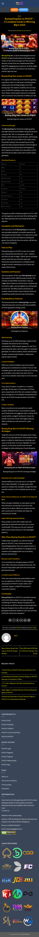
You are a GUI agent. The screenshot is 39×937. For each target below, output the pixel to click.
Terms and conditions (9, 781)
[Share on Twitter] (17, 620)
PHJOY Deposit (7, 757)
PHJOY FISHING (8, 725)
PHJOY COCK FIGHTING (11, 732)
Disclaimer (5, 788)
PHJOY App (6, 764)
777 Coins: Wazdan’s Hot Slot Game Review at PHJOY (18, 684)
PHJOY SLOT (6, 720)
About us (5, 776)
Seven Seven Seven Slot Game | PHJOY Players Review (10, 650)
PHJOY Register (7, 753)
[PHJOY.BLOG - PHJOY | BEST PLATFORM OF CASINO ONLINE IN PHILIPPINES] (19, 3)
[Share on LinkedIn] (29, 620)
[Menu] (3, 3)
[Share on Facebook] (14, 620)
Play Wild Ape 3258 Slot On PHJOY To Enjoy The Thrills (28, 650)
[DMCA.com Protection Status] (9, 832)
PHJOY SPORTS (7, 736)
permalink (33, 627)
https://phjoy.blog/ (15, 815)
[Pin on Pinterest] (25, 620)
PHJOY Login (6, 748)
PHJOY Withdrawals (9, 760)
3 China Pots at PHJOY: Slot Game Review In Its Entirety (19, 671)
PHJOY (4, 58)
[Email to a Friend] (21, 620)
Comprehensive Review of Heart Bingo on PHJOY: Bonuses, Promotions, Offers (19, 677)
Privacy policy (6, 785)
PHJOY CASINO (7, 728)
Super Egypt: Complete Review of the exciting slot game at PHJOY (19, 691)
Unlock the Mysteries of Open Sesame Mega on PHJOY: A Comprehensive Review (18, 697)
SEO (30, 30)
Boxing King (6, 55)
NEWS (19, 16)
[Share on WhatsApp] (10, 620)
